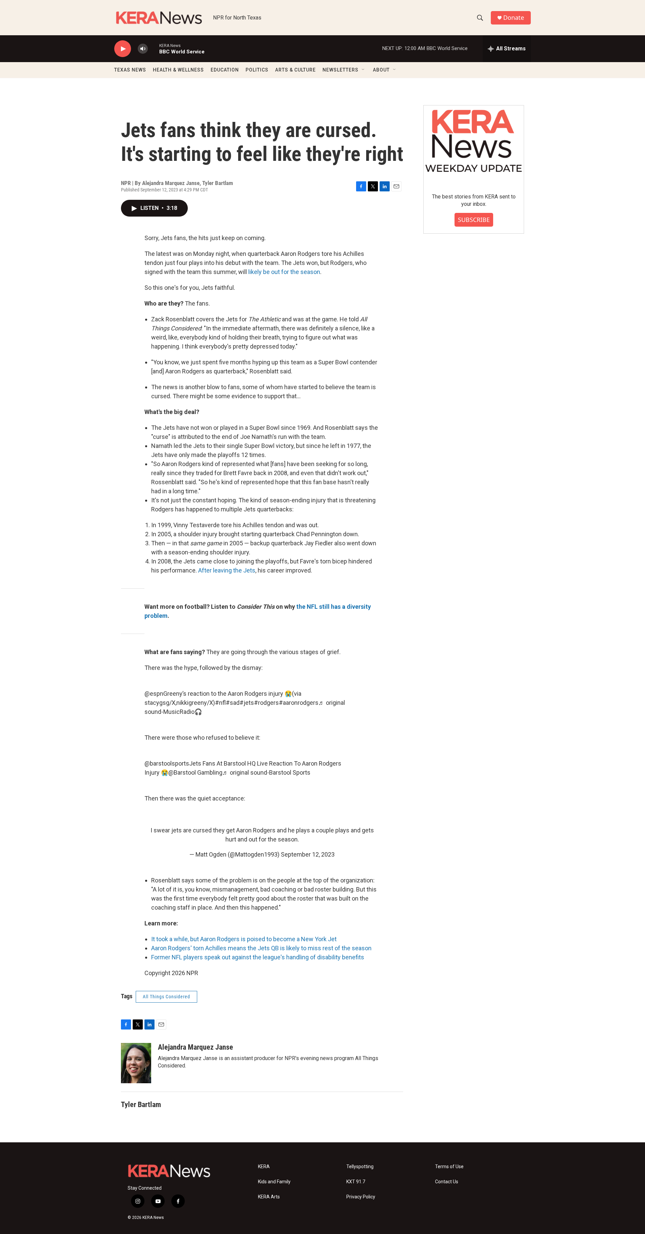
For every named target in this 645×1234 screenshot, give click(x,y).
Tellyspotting (360, 1166)
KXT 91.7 (355, 1181)
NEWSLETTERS (340, 70)
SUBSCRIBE (474, 220)
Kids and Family (274, 1181)
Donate (513, 17)
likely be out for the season (284, 271)
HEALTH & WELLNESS (178, 70)
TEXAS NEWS (130, 70)
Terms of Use (449, 1166)
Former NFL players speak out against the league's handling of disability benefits (257, 957)
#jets (247, 702)
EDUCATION (225, 70)
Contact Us (446, 1181)
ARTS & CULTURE (295, 70)
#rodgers (266, 702)
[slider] (154, 48)
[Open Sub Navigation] (363, 70)
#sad (233, 702)
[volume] (142, 48)
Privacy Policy (360, 1196)
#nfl (220, 702)
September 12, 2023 (308, 854)
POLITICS (257, 70)
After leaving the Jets (226, 570)
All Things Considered (166, 996)
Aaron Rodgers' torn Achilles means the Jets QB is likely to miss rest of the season (261, 948)
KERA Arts (269, 1196)
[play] (122, 49)
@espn (153, 693)
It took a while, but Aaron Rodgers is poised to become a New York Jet (244, 939)
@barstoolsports (166, 763)
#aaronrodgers (298, 702)
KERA (264, 1166)
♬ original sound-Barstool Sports (266, 772)
